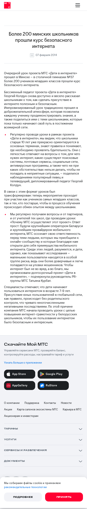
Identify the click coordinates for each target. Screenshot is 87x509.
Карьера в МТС (72, 409)
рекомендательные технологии (25, 487)
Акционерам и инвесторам (21, 416)
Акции (8, 409)
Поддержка (31, 403)
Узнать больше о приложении (23, 363)
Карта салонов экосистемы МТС (37, 409)
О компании (12, 403)
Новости (66, 403)
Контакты (50, 403)
